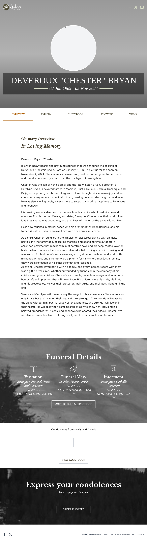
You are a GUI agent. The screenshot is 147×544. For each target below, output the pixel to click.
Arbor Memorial (95, 534)
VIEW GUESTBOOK (73, 459)
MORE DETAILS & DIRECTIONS (73, 404)
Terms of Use (108, 534)
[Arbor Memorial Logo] (12, 7)
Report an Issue (138, 534)
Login (84, 534)
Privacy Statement (122, 534)
